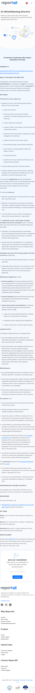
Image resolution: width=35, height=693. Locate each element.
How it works (4, 619)
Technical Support (5, 670)
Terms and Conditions (6, 650)
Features (3, 617)
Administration (5, 639)
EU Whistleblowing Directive (8, 623)
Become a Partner (6, 621)
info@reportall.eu (5, 600)
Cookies (3, 654)
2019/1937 (12, 539)
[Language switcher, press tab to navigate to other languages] (27, 3)
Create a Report (5, 637)
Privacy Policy (4, 652)
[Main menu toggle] (31, 3)
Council (7, 464)
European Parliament (26, 462)
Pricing (2, 635)
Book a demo (4, 666)
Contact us (4, 668)
